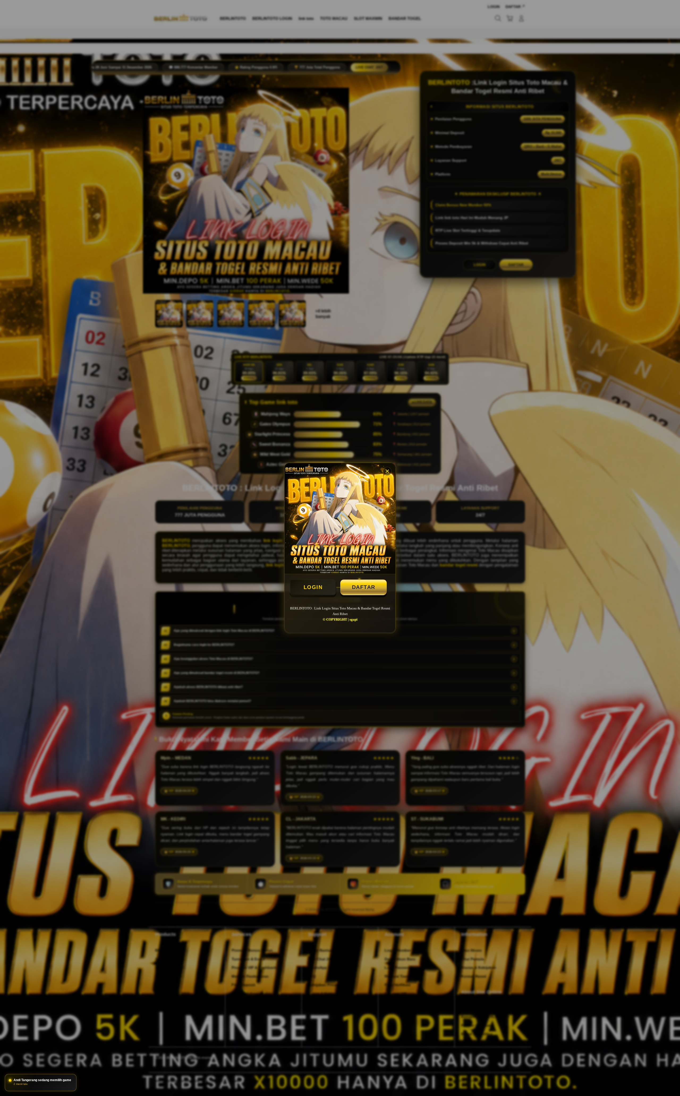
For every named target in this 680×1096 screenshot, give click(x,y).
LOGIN (313, 587)
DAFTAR (363, 587)
